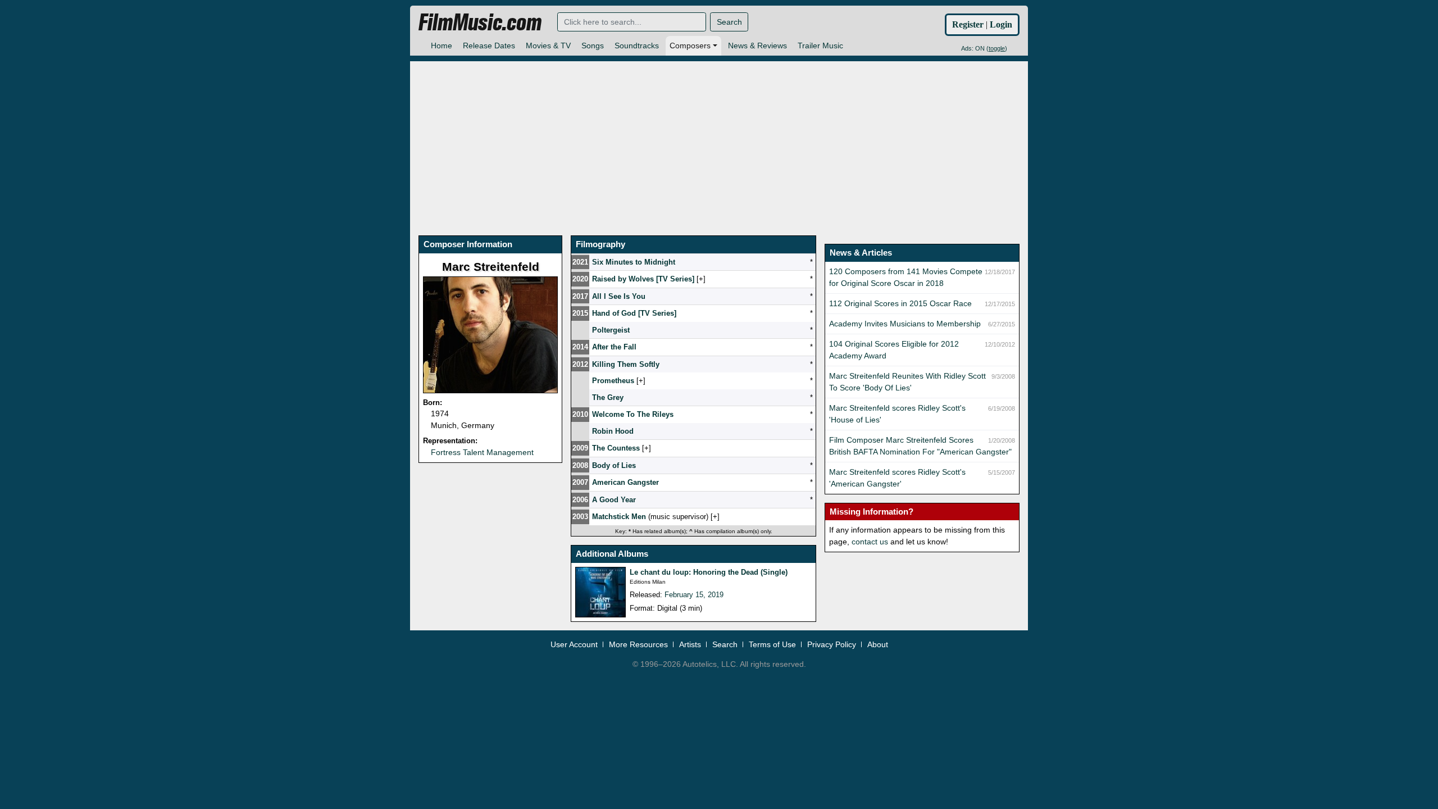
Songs (592, 45)
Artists (690, 644)
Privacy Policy (831, 644)
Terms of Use (772, 644)
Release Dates (489, 45)
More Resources (638, 644)
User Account (574, 644)
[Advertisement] (719, 140)
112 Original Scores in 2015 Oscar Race (900, 303)
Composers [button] (690, 45)
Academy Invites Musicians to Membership (905, 323)
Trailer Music (820, 45)
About (877, 644)
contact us (870, 541)
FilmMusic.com (479, 22)
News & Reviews (757, 45)
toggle (997, 48)
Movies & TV (548, 45)
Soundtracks (637, 45)
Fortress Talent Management (482, 452)
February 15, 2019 (694, 594)
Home (441, 45)
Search (729, 21)
